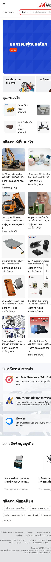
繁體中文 (33, 540)
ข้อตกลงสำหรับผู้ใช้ (43, 533)
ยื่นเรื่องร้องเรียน (6, 533)
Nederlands (37, 543)
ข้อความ (30, 533)
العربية (27, 543)
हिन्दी (46, 543)
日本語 (42, 540)
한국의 (18, 543)
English (13, 540)
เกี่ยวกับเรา (19, 533)
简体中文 (22, 540)
